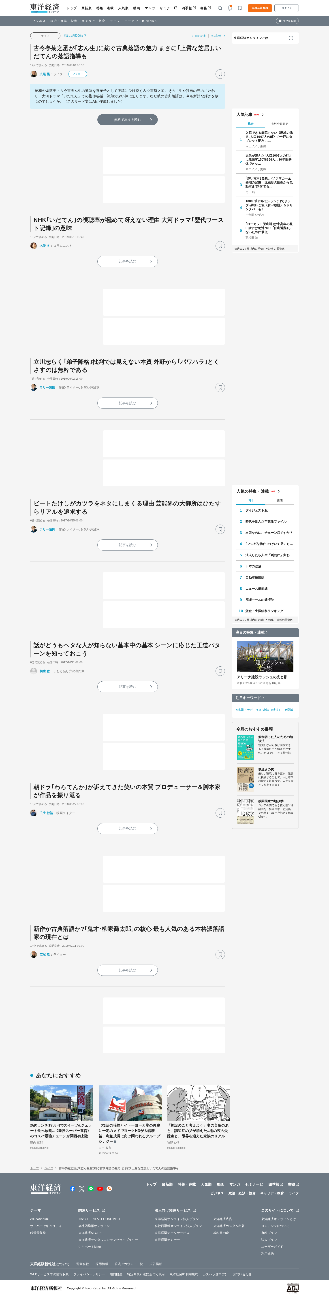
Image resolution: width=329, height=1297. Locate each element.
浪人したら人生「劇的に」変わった (270, 555)
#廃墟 (289, 710)
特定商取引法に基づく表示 (146, 1274)
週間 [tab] (280, 500)
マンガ (150, 8)
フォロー (77, 74)
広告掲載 (156, 1264)
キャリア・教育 (94, 21)
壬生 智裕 (46, 813)
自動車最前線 (255, 577)
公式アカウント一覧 (129, 1264)
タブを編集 (289, 21)
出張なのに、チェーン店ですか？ (269, 532)
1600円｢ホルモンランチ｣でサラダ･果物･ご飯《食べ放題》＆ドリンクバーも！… (269, 205)
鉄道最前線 (38, 1233)
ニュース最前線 (257, 588)
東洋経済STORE (90, 1233)
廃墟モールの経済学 (260, 600)
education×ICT (40, 1219)
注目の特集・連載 (250, 632)
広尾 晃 (45, 74)
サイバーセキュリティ (46, 1226)
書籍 (203, 8)
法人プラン (269, 1240)
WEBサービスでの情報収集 (49, 1274)
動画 (136, 8)
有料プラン (269, 1233)
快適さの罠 (266, 769)
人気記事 (245, 114)
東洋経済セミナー (167, 1240)
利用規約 (267, 1253)
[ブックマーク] (220, 74)
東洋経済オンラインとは (251, 38)
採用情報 (102, 1264)
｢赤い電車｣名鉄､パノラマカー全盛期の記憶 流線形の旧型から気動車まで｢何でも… (269, 182)
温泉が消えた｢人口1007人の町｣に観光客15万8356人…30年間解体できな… (269, 159)
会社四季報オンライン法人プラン (178, 1226)
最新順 (86, 8)
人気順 (123, 8)
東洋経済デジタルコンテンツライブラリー (108, 1240)
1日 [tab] (250, 500)
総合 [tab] (251, 123)
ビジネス (39, 21)
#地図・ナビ (244, 710)
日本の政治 (253, 566)
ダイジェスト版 (257, 510)
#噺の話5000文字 (75, 35)
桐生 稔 (45, 671)
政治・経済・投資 (63, 21)
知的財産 (116, 1274)
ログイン (286, 8)
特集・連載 (105, 8)
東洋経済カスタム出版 (229, 1226)
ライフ (115, 21)
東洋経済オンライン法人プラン (177, 1219)
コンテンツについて (275, 1226)
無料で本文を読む (127, 119)
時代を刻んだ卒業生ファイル (266, 521)
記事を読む (127, 261)
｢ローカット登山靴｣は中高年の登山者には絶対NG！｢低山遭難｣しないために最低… (269, 228)
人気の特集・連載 (253, 491)
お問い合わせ (242, 1274)
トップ (71, 8)
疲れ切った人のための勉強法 (275, 739)
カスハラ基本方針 (215, 1274)
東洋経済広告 (222, 1219)
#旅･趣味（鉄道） (269, 710)
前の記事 (200, 35)
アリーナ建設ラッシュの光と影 (262, 677)
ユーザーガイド (272, 1246)
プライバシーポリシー (89, 1274)
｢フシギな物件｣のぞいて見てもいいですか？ (270, 544)
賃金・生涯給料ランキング (264, 611)
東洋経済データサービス (172, 1233)
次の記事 (216, 35)
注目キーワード (248, 698)
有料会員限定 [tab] (279, 123)
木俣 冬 (45, 245)
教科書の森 (221, 1233)
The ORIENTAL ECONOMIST (99, 1219)
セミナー (166, 8)
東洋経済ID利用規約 (184, 1274)
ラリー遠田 (48, 387)
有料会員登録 (260, 8)
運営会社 (82, 1264)
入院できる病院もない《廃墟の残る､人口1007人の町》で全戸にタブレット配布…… (269, 136)
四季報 (187, 8)
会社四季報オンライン (94, 1226)
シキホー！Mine (89, 1246)
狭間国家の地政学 (271, 801)
